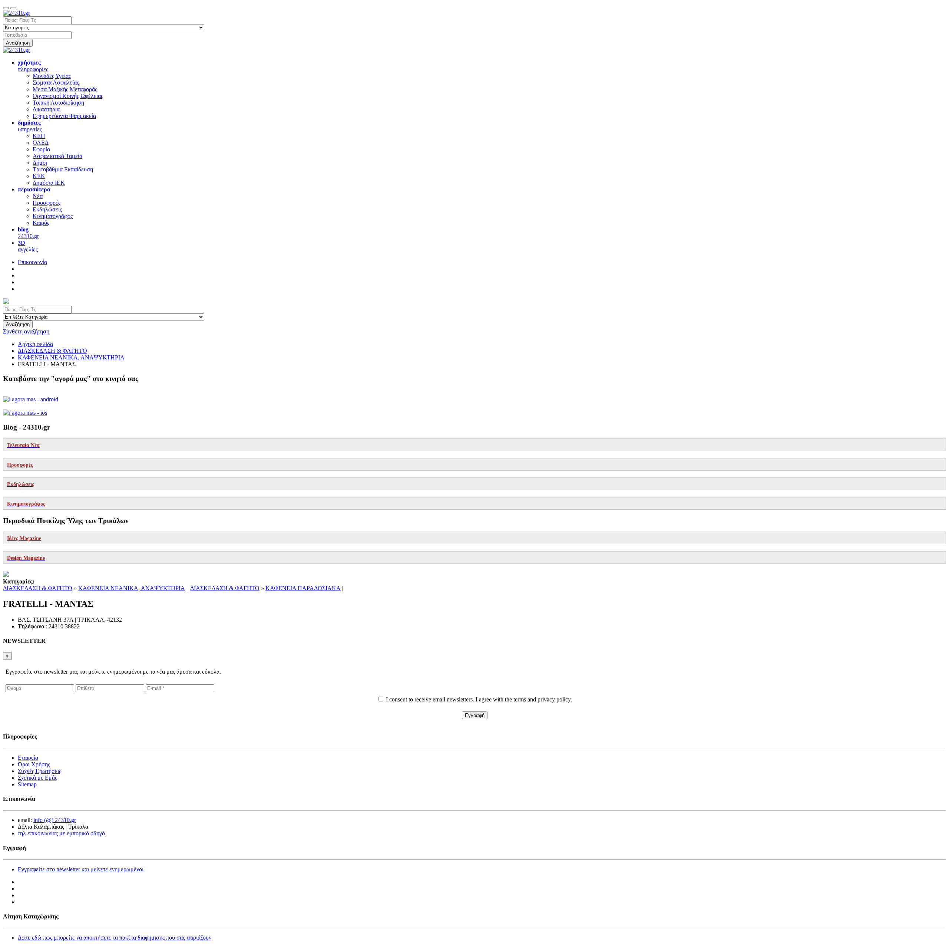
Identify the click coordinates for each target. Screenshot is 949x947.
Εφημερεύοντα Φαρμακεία (64, 116)
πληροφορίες (33, 65)
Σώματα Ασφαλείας (56, 82)
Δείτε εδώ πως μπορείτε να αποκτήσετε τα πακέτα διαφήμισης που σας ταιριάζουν (114, 937)
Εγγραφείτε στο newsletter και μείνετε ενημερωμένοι (80, 869)
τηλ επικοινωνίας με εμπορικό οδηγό (61, 833)
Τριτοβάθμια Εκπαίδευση (63, 169)
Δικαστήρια (46, 109)
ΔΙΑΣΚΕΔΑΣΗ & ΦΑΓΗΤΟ (37, 588)
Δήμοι (40, 163)
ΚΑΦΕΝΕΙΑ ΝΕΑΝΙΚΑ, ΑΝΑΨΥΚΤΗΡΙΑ (131, 588)
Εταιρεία (28, 757)
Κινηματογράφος (53, 216)
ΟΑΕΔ (41, 142)
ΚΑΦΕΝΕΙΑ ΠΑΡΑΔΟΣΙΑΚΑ (303, 588)
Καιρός (41, 223)
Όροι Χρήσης (34, 764)
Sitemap (27, 784)
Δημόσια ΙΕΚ (49, 183)
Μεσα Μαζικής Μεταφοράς (65, 89)
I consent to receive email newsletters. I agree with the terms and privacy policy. (479, 699)
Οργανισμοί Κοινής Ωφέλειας (68, 96)
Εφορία (41, 149)
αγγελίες (28, 246)
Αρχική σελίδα (35, 344)
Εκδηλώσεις (47, 209)
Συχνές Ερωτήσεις (39, 771)
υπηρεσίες (30, 125)
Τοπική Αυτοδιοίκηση (58, 102)
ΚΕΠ (39, 136)
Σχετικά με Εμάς (37, 778)
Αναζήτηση (18, 43)
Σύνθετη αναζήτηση (26, 331)
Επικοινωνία (32, 262)
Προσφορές (46, 203)
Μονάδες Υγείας (52, 76)
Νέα (38, 196)
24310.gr (28, 232)
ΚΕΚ (39, 176)
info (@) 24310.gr (54, 820)
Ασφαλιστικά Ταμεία (57, 156)
